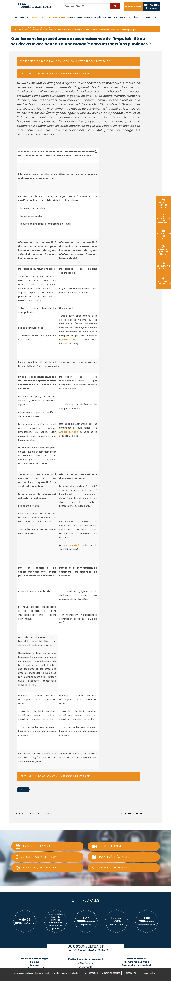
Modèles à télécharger (34, 958)
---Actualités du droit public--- (51, 17)
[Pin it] (134, 813)
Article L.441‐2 (69, 339)
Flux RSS (19, 813)
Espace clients (133, 6)
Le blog (34, 961)
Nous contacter (136, 958)
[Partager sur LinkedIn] (137, 813)
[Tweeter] (125, 813)
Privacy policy (149, 973)
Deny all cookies (112, 973)
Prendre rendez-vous (136, 961)
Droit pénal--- (78, 17)
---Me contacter (146, 17)
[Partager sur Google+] (129, 813)
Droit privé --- (95, 17)
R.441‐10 (74, 545)
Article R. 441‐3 (68, 431)
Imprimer (47, 813)
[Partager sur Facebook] (122, 813)
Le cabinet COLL (24, 17)
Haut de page (32, 813)
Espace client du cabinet (136, 965)
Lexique (34, 965)
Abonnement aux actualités (120, 17)
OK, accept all (91, 973)
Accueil (16, 28)
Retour (23, 789)
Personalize (130, 973)
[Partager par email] (141, 813)
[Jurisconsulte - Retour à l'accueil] (34, 4)
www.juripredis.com (78, 73)
